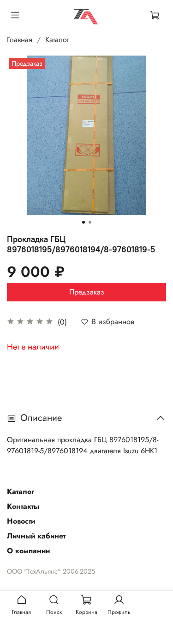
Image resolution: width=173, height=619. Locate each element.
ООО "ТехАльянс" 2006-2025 (51, 571)
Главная (19, 39)
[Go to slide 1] (83, 222)
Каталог (57, 39)
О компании (28, 550)
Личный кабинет (36, 536)
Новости (21, 521)
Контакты (23, 506)
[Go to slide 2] (90, 222)
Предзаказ (86, 292)
